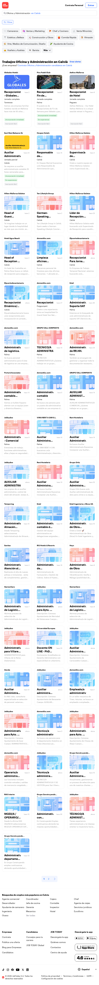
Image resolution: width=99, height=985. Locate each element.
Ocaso (5, 915)
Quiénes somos (58, 942)
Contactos (56, 947)
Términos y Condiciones (73, 976)
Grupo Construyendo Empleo (79, 753)
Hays (72, 545)
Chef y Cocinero (60, 31)
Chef (76, 899)
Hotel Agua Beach (12, 238)
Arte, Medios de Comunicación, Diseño (26, 44)
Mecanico (31, 911)
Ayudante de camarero (13, 907)
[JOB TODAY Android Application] (91, 938)
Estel (72, 283)
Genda (7, 670)
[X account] (23, 970)
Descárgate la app (59, 937)
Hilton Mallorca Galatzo (80, 133)
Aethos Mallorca (77, 72)
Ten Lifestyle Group (45, 193)
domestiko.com (44, 238)
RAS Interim (9, 794)
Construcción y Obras (42, 37)
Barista (35, 50)
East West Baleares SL (13, 133)
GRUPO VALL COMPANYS (48, 328)
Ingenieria (7, 911)
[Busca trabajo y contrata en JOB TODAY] (5, 5)
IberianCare (9, 587)
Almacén (88, 37)
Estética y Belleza (15, 37)
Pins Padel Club (43, 72)
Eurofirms (78, 911)
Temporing (9, 504)
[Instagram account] (8, 970)
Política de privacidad (50, 976)
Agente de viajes (82, 903)
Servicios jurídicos (83, 907)
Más (46, 50)
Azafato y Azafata (15, 50)
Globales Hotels (11, 72)
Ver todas (30, 915)
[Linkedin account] (27, 970)
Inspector (54, 907)
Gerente (30, 907)
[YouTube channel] (17, 970)
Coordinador (32, 899)
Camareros (12, 31)
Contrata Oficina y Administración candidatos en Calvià (45, 65)
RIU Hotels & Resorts (46, 545)
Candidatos (7, 952)
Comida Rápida (68, 37)
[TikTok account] (3, 970)
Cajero (53, 899)
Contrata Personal (74, 5)
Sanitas (7, 545)
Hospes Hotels (43, 133)
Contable (54, 903)
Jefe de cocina (33, 903)
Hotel (52, 911)
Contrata (6, 937)
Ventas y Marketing (35, 31)
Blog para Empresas (11, 947)
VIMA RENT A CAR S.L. (46, 417)
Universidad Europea (46, 628)
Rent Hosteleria (76, 417)
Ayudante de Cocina (63, 44)
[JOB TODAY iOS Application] (79, 938)
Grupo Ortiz (75, 462)
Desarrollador (8, 903)
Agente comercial (10, 899)
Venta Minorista (84, 31)
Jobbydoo (8, 417)
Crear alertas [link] (75, 61)
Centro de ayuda (59, 952)
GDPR (89, 976)
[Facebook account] (12, 970)
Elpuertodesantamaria (79, 238)
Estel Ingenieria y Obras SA (81, 504)
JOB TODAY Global (35, 945)
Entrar (91, 5)
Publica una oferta (11, 942)
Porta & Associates (12, 373)
